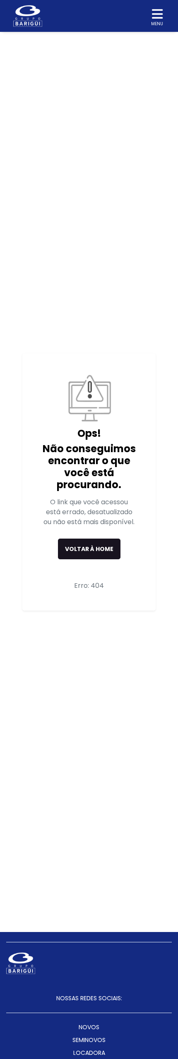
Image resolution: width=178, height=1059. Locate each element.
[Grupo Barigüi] (27, 16)
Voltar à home (89, 549)
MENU (157, 24)
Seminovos (89, 1040)
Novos (89, 1027)
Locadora (89, 1053)
